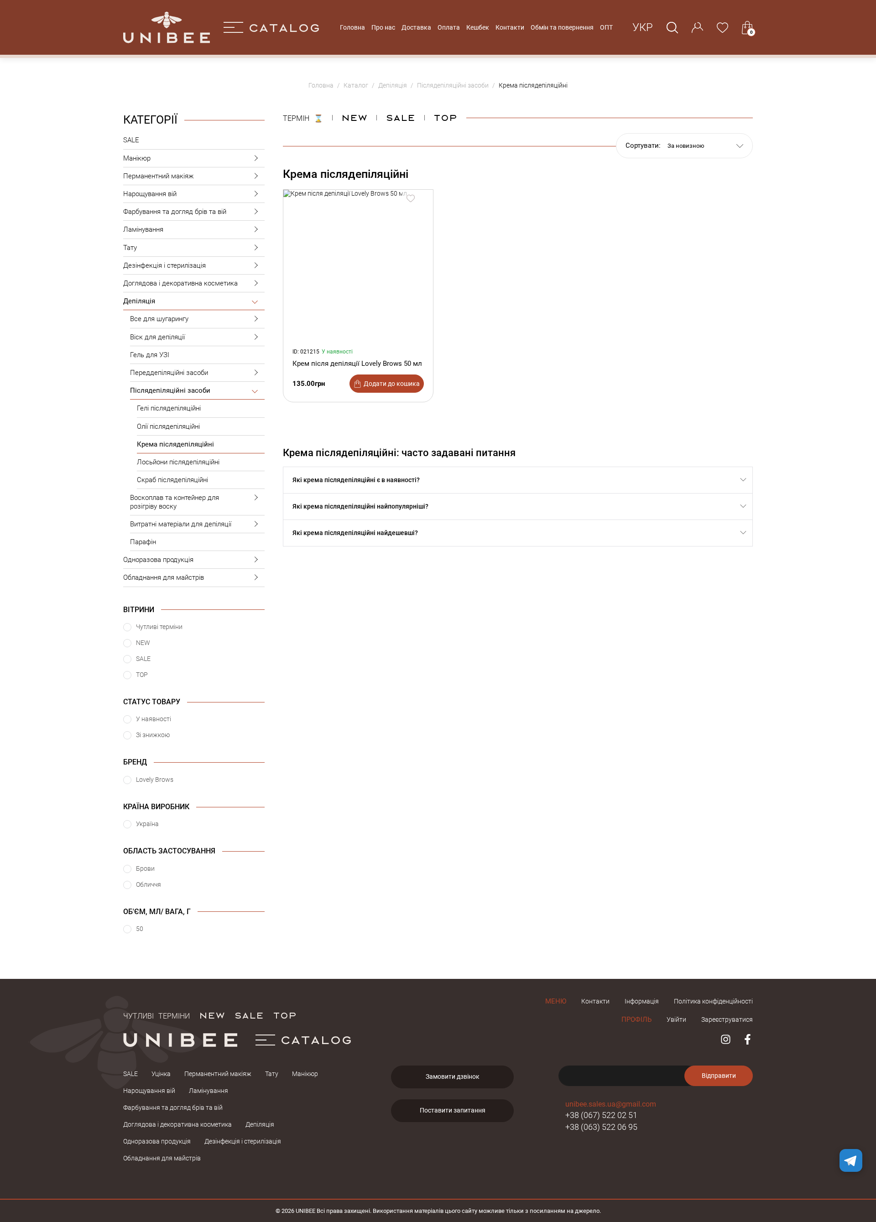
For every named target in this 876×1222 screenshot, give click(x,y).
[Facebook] (747, 1039)
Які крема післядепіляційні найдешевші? (355, 532)
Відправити (719, 1075)
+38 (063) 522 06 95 (601, 1127)
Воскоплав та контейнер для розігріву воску (174, 502)
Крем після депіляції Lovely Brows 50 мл (357, 363)
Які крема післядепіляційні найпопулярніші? (360, 506)
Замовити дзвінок (453, 1076)
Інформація (642, 1001)
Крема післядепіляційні (175, 444)
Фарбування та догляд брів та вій (174, 212)
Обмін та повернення (562, 27)
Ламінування (143, 229)
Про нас (383, 27)
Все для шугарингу (159, 319)
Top (445, 117)
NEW (354, 117)
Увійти (676, 1019)
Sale (400, 117)
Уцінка (161, 1073)
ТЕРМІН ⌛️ (303, 117)
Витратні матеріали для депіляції (180, 524)
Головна (352, 27)
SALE (131, 140)
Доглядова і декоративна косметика (180, 283)
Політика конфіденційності (713, 1001)
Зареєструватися (727, 1019)
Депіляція (139, 301)
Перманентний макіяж (158, 176)
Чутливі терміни (156, 1015)
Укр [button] (642, 27)
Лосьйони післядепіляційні (178, 462)
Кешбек (477, 27)
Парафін (143, 542)
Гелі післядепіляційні (169, 408)
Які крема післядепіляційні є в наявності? (356, 480)
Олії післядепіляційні (168, 426)
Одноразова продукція (158, 560)
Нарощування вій (150, 194)
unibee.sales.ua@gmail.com (610, 1104)
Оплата (449, 27)
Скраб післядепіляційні (172, 480)
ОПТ (606, 27)
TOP (285, 1015)
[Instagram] (725, 1039)
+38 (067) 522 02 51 (601, 1115)
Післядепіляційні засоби (170, 390)
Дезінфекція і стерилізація (164, 265)
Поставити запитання (452, 1110)
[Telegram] (851, 1160)
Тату (130, 248)
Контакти (509, 27)
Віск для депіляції (157, 337)
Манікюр (137, 158)
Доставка (416, 27)
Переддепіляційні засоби (169, 373)
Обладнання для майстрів (163, 577)
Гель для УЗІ (149, 355)
